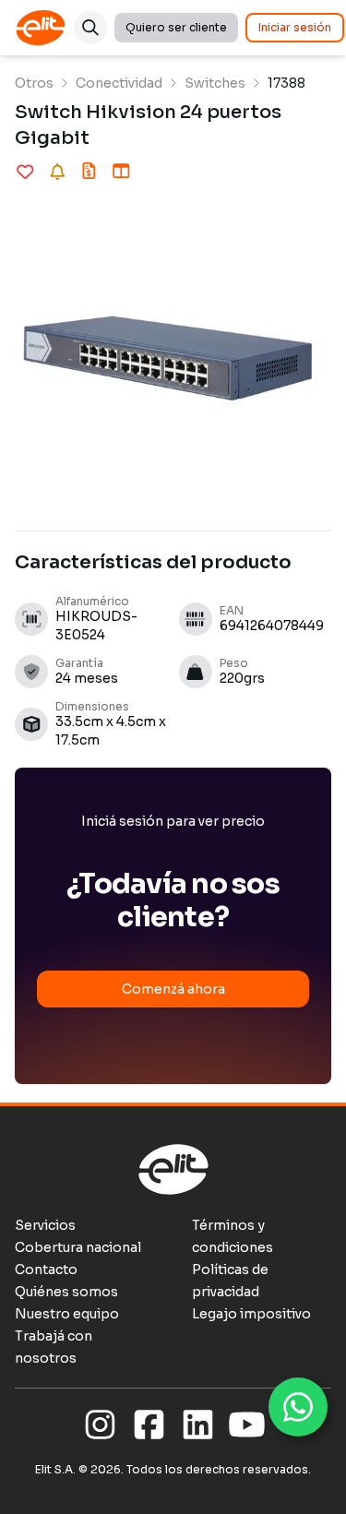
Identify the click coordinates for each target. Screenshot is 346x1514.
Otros (34, 83)
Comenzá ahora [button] (173, 989)
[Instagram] (100, 1425)
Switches (215, 83)
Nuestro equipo (67, 1313)
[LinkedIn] (198, 1425)
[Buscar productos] (90, 27)
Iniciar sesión (294, 27)
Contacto (46, 1269)
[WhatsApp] (298, 1407)
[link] (34, 83)
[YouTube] (247, 1425)
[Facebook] (149, 1425)
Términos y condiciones (232, 1236)
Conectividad (119, 83)
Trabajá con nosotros (53, 1347)
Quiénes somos (66, 1291)
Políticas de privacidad (230, 1280)
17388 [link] (286, 83)
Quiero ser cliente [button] (176, 27)
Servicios (45, 1225)
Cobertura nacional (78, 1247)
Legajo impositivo (251, 1313)
